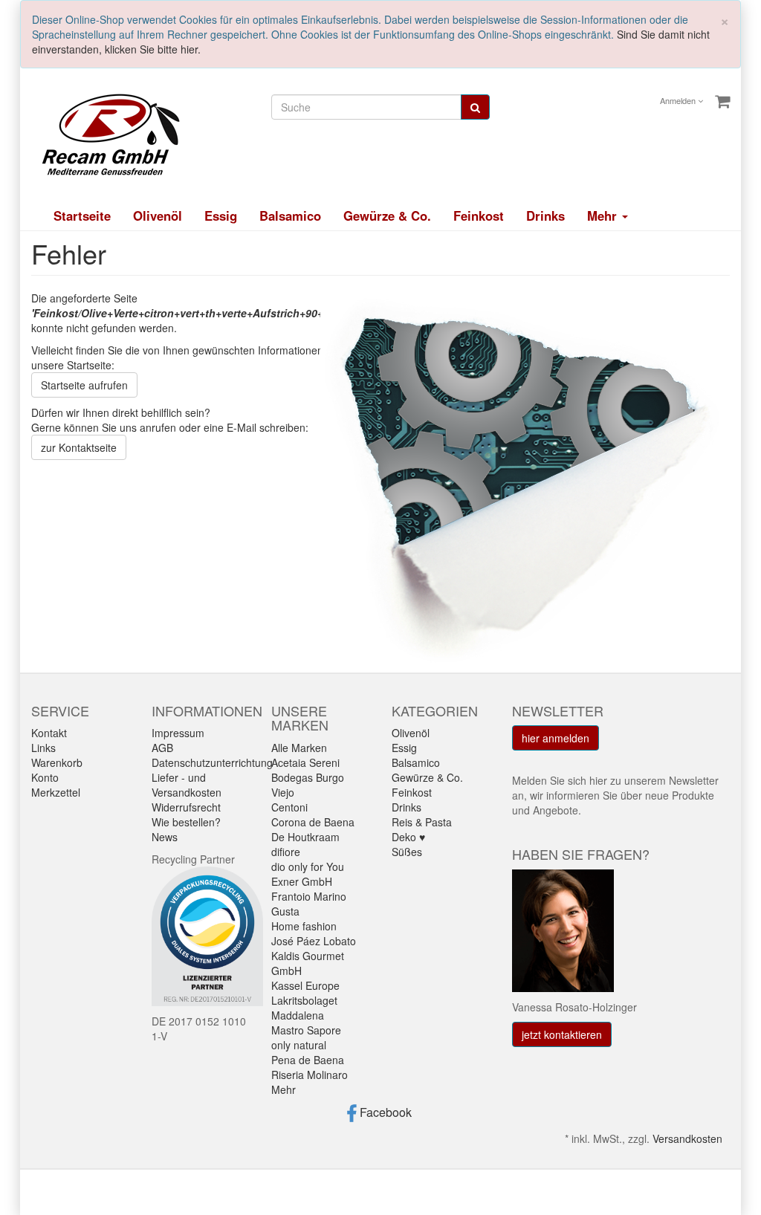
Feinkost (478, 215)
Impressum (178, 732)
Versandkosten (687, 1138)
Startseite (82, 215)
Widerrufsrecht (186, 807)
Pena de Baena (307, 1059)
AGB (162, 747)
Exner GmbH (301, 881)
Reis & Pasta (422, 821)
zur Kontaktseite (79, 447)
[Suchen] (475, 107)
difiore (285, 851)
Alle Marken (299, 747)
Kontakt (49, 732)
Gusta (285, 911)
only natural (298, 1044)
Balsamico (290, 215)
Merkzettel (55, 792)
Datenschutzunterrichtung (212, 762)
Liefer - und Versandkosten (186, 785)
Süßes (407, 851)
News (165, 836)
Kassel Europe (305, 985)
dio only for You (307, 866)
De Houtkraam (305, 836)
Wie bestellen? (186, 821)
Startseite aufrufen (84, 385)
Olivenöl (157, 215)
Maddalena (297, 1015)
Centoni (289, 807)
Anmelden (679, 100)
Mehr (283, 1089)
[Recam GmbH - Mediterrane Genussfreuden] (105, 133)
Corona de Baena (312, 821)
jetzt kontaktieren (562, 1034)
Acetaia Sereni (305, 762)
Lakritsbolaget (304, 1000)
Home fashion (304, 925)
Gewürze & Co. (387, 215)
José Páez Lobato (313, 940)
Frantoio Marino (308, 896)
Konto (45, 777)
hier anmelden (555, 737)
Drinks (545, 215)
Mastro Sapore (306, 1030)
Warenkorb (56, 762)
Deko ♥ (408, 836)
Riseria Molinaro (309, 1074)
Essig (220, 215)
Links (43, 747)
